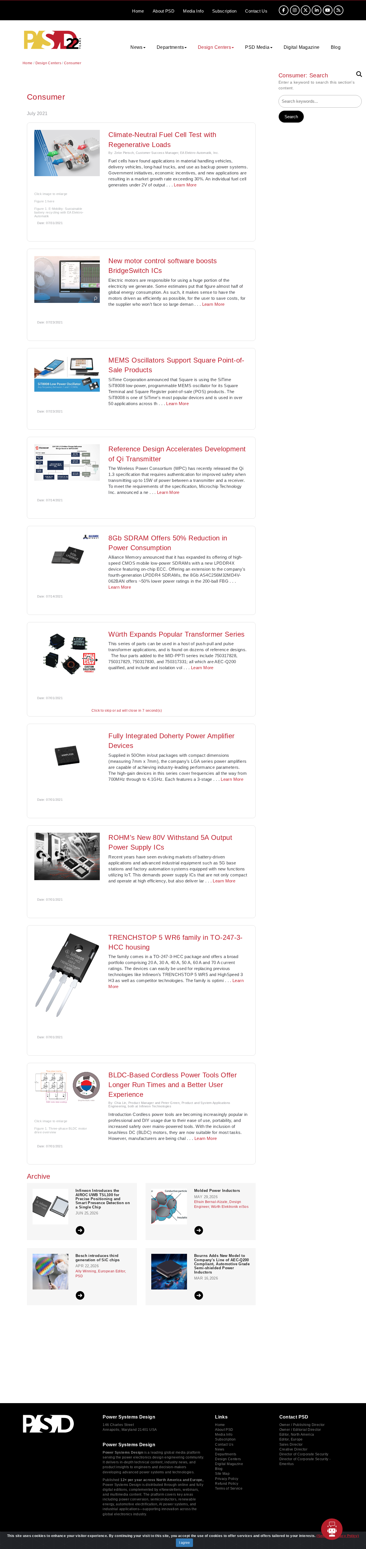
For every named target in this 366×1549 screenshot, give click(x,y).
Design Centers (48, 63)
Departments (225, 1454)
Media (193, 11)
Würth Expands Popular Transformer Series (176, 634)
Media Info (223, 1435)
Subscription (224, 11)
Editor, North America (296, 1435)
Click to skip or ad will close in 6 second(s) (127, 711)
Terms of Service (228, 1488)
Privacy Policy (226, 1479)
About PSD (224, 1430)
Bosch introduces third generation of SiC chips (97, 1258)
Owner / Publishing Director (302, 1425)
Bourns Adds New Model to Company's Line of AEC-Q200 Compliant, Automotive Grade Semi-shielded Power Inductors (222, 1264)
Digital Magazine (302, 47)
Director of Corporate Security (304, 1454)
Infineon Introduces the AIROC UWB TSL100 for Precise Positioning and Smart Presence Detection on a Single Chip (102, 1199)
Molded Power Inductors (217, 1191)
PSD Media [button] (257, 47)
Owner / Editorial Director (300, 1430)
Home (138, 11)
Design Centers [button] (214, 47)
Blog (336, 47)
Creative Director (293, 1449)
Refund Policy (226, 1484)
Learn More (185, 184)
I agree (184, 1543)
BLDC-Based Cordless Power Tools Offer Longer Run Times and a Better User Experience (172, 1085)
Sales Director (291, 1445)
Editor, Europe (291, 1439)
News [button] (136, 47)
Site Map (222, 1474)
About (163, 11)
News (219, 1449)
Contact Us (224, 1445)
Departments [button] (170, 47)
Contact (256, 11)
